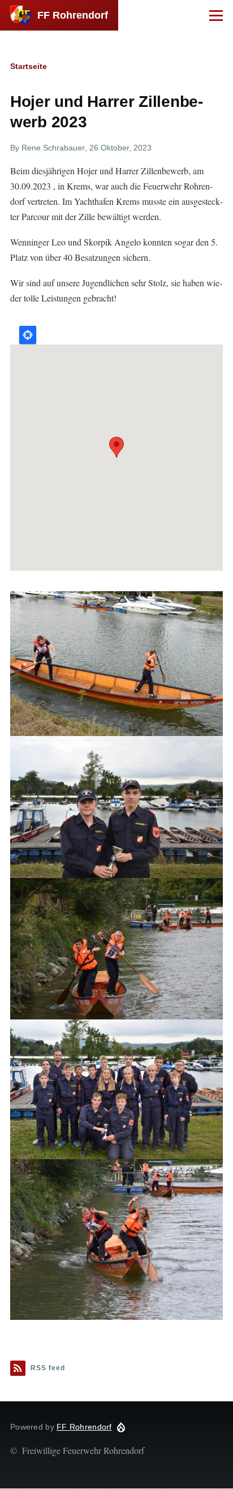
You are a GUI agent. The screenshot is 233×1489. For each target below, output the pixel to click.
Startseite (28, 66)
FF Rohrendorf (72, 15)
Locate (27, 335)
